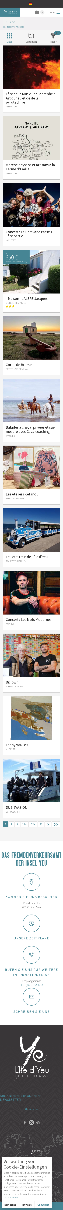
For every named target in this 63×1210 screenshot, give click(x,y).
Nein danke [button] (10, 1204)
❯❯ (56, 824)
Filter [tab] (53, 41)
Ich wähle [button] (27, 1204)
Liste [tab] (9, 41)
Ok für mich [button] (43, 1204)
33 (41, 824)
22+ (33, 824)
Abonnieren (31, 1109)
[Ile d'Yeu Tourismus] (31, 1059)
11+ (24, 824)
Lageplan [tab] (31, 41)
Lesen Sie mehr (11, 1197)
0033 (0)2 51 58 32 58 (31, 985)
